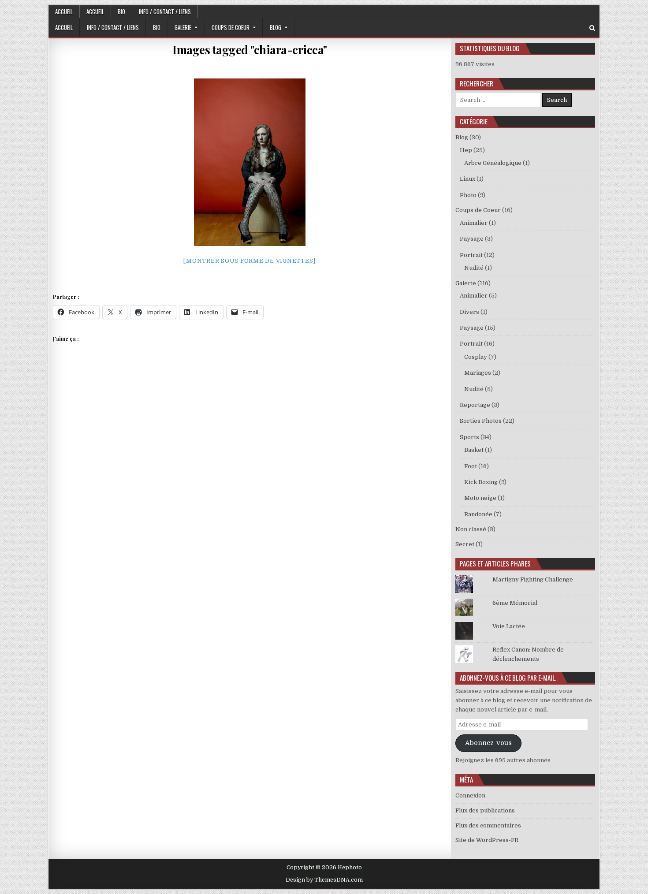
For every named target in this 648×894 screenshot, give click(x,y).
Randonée (478, 514)
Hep (466, 150)
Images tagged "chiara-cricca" (249, 49)
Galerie (183, 27)
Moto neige (480, 498)
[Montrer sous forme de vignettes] (249, 260)
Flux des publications (485, 810)
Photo (468, 195)
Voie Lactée (508, 626)
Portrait (471, 255)
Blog (275, 27)
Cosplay (475, 357)
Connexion (470, 795)
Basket (474, 450)
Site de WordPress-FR (486, 840)
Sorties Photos (481, 420)
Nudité (474, 267)
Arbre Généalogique (492, 163)
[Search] (592, 28)
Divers (469, 312)
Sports (469, 437)
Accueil (64, 11)
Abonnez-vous (488, 743)
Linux (467, 178)
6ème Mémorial (514, 603)
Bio (121, 11)
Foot (470, 466)
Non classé (470, 529)
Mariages (477, 372)
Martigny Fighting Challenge (532, 579)
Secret (464, 544)
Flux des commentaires (488, 825)
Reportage (475, 405)
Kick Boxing (481, 482)
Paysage (472, 238)
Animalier (474, 223)
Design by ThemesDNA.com (324, 880)
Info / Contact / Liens (165, 11)
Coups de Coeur (231, 27)
